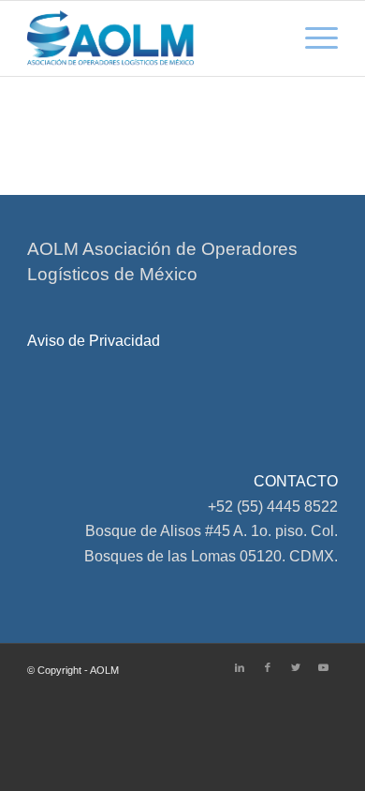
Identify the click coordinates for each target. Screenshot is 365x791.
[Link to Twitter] (296, 667)
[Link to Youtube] (324, 667)
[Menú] (312, 38)
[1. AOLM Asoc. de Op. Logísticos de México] (151, 38)
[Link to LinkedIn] (240, 667)
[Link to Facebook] (268, 667)
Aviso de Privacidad (93, 341)
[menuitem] (312, 38)
